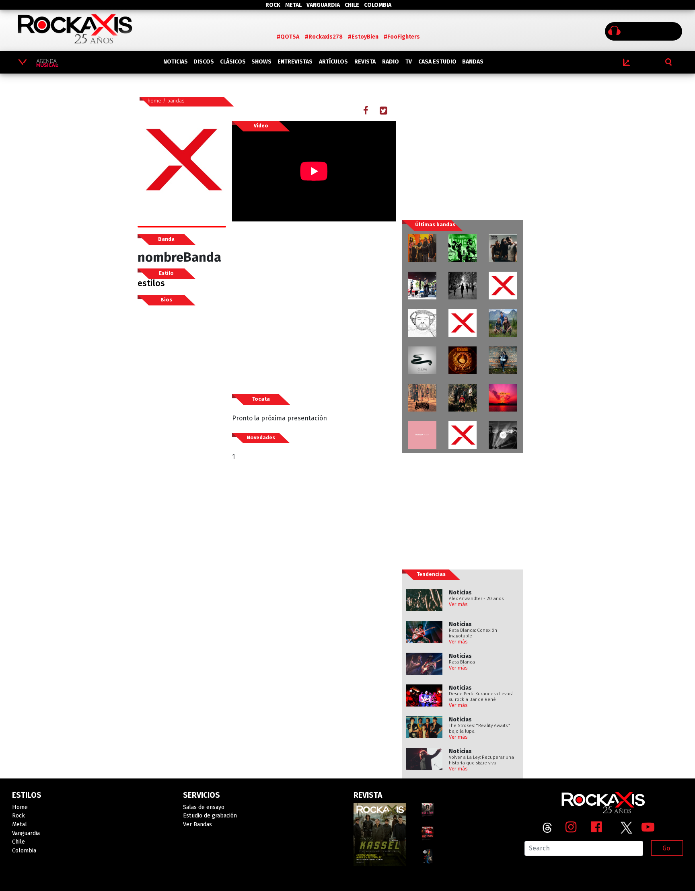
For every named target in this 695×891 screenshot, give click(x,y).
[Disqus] (314, 608)
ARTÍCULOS (333, 61)
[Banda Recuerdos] (422, 323)
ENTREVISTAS (295, 61)
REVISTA (365, 61)
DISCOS (203, 61)
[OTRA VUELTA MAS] (503, 323)
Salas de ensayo (203, 807)
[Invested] (422, 398)
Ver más (458, 604)
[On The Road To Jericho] (462, 285)
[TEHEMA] (462, 360)
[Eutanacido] (422, 285)
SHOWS (261, 61)
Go (666, 848)
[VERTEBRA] (462, 248)
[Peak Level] (503, 248)
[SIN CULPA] (422, 360)
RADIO (390, 61)
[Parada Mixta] (422, 435)
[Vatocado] (503, 285)
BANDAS (472, 61)
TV (408, 61)
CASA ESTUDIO (437, 61)
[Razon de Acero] (422, 248)
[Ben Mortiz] (503, 360)
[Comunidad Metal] (462, 323)
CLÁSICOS (233, 61)
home (154, 101)
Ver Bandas (197, 824)
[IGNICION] (462, 398)
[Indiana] (503, 435)
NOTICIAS (175, 61)
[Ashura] (462, 435)
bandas (176, 101)
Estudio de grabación (210, 815)
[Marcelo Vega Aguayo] (503, 398)
